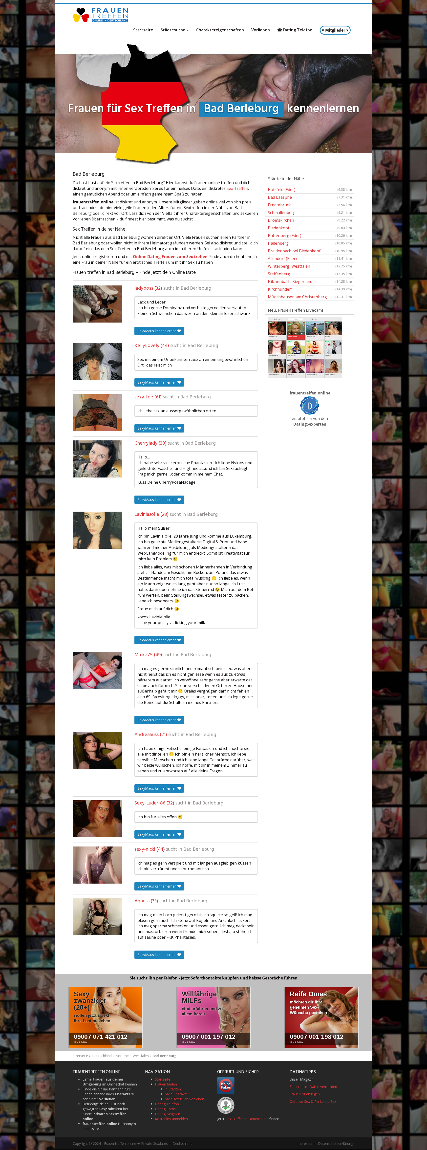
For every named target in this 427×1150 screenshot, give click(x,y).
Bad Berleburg (196, 288)
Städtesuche (173, 30)
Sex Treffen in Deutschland (246, 1119)
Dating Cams (165, 1109)
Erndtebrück (310, 205)
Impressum (306, 1143)
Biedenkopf (310, 228)
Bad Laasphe (310, 197)
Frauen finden (166, 1084)
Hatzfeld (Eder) (310, 189)
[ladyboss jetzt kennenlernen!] (97, 304)
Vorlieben (260, 30)
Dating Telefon (167, 1104)
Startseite (143, 30)
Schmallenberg (310, 212)
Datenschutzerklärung (335, 1143)
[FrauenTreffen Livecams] (305, 347)
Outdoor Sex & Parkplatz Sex (313, 1101)
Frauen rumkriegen (305, 1094)
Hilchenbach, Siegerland (310, 281)
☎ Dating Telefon (294, 30)
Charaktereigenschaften (220, 30)
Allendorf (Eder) (310, 258)
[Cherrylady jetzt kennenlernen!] (97, 458)
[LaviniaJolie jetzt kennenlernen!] (97, 530)
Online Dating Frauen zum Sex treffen (170, 256)
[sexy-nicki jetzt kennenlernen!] (97, 865)
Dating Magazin (167, 1114)
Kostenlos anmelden (171, 1119)
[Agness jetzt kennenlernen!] (97, 916)
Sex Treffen (237, 188)
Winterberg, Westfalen (310, 266)
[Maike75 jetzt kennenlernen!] (97, 670)
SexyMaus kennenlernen (157, 330)
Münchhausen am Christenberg (310, 297)
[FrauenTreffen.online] (101, 15)
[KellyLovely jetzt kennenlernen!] (97, 361)
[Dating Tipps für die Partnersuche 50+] (309, 405)
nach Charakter (177, 1094)
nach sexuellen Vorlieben (184, 1099)
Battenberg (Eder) (310, 235)
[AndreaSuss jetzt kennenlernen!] (97, 750)
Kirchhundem (310, 289)
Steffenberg (310, 274)
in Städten (173, 1089)
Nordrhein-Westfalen (132, 1055)
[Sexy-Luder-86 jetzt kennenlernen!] (97, 818)
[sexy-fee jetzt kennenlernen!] (97, 412)
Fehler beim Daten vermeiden (313, 1087)
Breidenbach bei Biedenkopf (310, 251)
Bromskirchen (310, 220)
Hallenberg (310, 243)
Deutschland (102, 1055)
